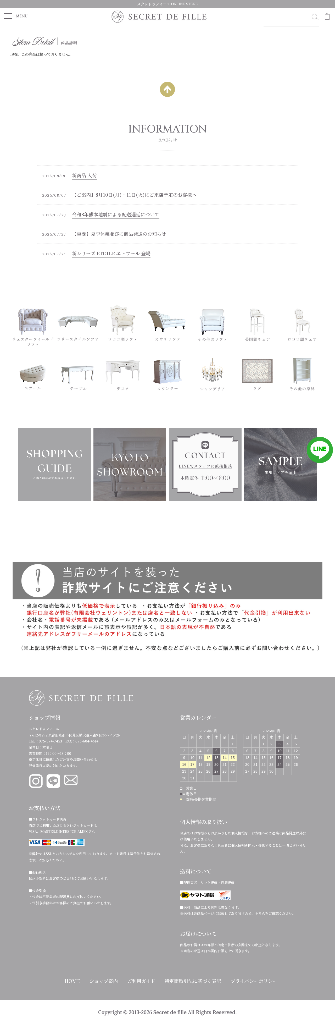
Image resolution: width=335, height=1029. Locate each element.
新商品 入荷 (84, 175)
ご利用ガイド (141, 980)
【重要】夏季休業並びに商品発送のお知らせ (119, 233)
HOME (72, 980)
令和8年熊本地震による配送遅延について (115, 214)
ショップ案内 (104, 980)
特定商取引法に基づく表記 (193, 980)
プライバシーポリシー (254, 980)
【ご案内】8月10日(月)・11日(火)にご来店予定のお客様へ (134, 194)
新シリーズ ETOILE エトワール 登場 (111, 253)
